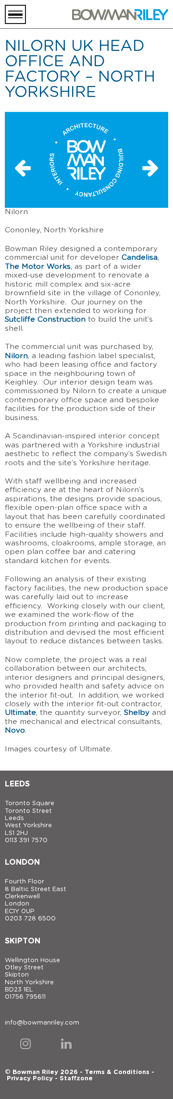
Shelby (136, 712)
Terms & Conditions (117, 1072)
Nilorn (16, 356)
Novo (15, 730)
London (22, 862)
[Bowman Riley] (120, 14)
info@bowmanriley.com (42, 1023)
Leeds (17, 784)
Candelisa (140, 257)
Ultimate (20, 712)
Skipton (22, 941)
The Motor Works (38, 266)
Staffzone (76, 1078)
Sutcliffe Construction (45, 319)
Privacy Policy (30, 1078)
